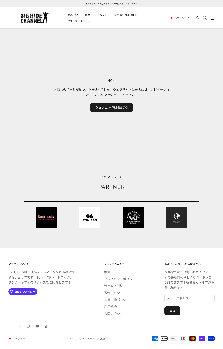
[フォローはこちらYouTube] (37, 326)
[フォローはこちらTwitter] (19, 326)
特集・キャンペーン (79, 21)
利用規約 (110, 306)
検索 (107, 272)
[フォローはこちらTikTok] (46, 326)
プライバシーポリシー (120, 279)
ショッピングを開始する (111, 107)
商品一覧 (73, 15)
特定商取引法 (113, 285)
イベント (102, 15)
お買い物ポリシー (116, 299)
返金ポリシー (113, 292)
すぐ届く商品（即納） (127, 15)
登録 (172, 311)
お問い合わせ (113, 313)
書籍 (87, 15)
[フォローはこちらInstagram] (28, 326)
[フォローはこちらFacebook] (10, 326)
